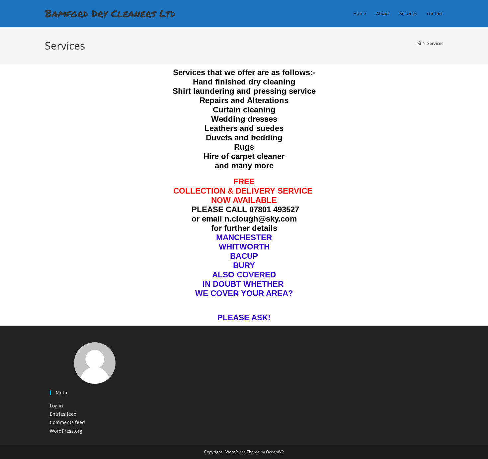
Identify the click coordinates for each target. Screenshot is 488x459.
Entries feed (63, 414)
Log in (56, 405)
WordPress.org (66, 431)
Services (435, 43)
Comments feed (67, 422)
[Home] (419, 43)
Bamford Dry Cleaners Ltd (110, 13)
